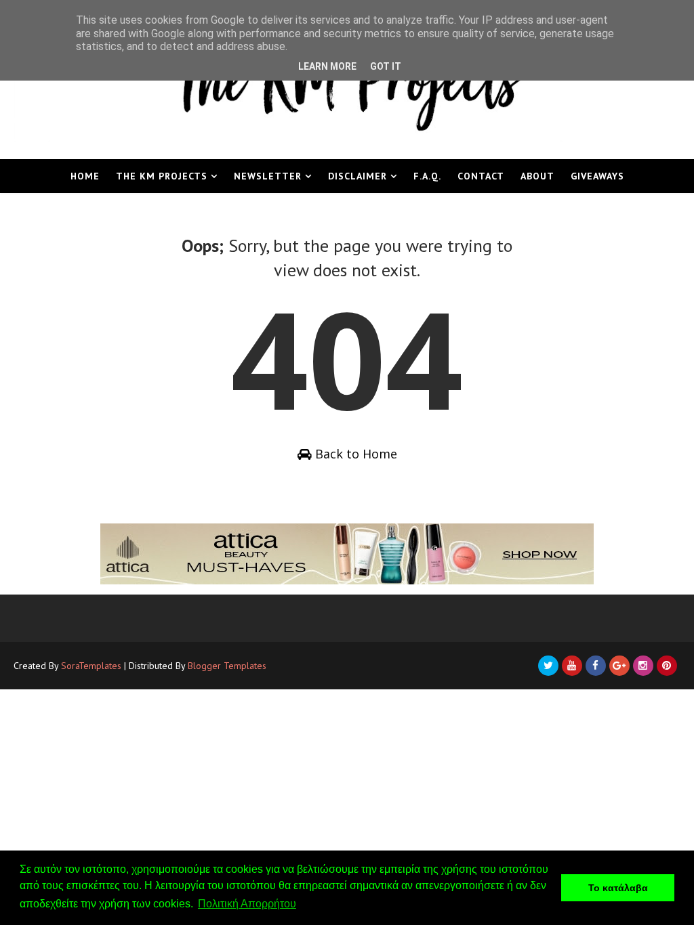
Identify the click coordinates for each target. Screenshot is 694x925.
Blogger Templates (227, 666)
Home (85, 176)
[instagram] (643, 665)
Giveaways (597, 176)
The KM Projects (161, 176)
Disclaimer (357, 176)
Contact (480, 176)
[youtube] (572, 665)
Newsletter (268, 176)
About (537, 176)
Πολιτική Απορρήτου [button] (247, 903)
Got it (385, 66)
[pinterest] (667, 665)
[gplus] (619, 665)
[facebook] (596, 665)
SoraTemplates (91, 666)
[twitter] (548, 665)
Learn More (327, 66)
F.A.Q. (427, 176)
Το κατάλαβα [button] (618, 887)
